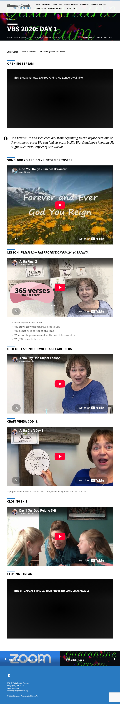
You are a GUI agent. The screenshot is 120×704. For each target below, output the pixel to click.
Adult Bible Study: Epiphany (26, 660)
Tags (98, 37)
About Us (46, 5)
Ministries (57, 5)
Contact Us (70, 8)
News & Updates (71, 5)
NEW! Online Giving (99, 5)
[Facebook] (9, 675)
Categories (88, 37)
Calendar (84, 5)
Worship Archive (55, 8)
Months (107, 37)
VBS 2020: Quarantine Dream (40, 37)
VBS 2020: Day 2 (75, 660)
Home (37, 5)
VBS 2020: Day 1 (60, 37)
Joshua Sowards (29, 52)
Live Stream (40, 8)
